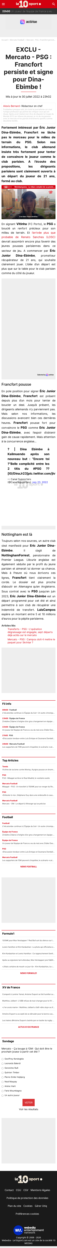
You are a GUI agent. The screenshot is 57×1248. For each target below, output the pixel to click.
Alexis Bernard (11, 105)
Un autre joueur (12, 1095)
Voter (29, 1102)
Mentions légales (40, 1190)
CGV (25, 1190)
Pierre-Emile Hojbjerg (15, 1077)
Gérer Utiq (41, 1206)
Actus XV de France (28, 1027)
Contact (9, 1190)
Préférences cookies (27, 1213)
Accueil (5, 40)
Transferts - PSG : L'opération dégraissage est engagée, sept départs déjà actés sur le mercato (30, 632)
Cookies (28, 1206)
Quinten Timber (12, 1072)
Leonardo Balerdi (13, 1063)
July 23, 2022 (40, 482)
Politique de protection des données (27, 1198)
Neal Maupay (11, 1081)
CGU (18, 1190)
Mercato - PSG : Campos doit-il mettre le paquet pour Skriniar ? (31, 641)
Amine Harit (10, 1086)
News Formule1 (28, 973)
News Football (28, 866)
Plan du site (14, 1206)
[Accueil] (28, 4)
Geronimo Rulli (11, 1068)
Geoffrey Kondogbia (14, 1059)
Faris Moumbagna (13, 1090)
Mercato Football (17, 40)
